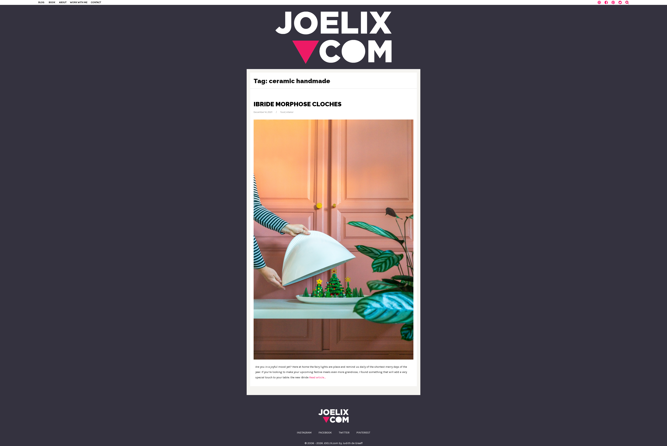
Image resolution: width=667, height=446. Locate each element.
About (63, 2)
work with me (78, 2)
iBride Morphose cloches (297, 104)
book (52, 2)
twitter (344, 432)
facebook (325, 432)
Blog (41, 2)
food (282, 112)
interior (289, 112)
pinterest (363, 432)
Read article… (317, 377)
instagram (304, 432)
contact (96, 2)
